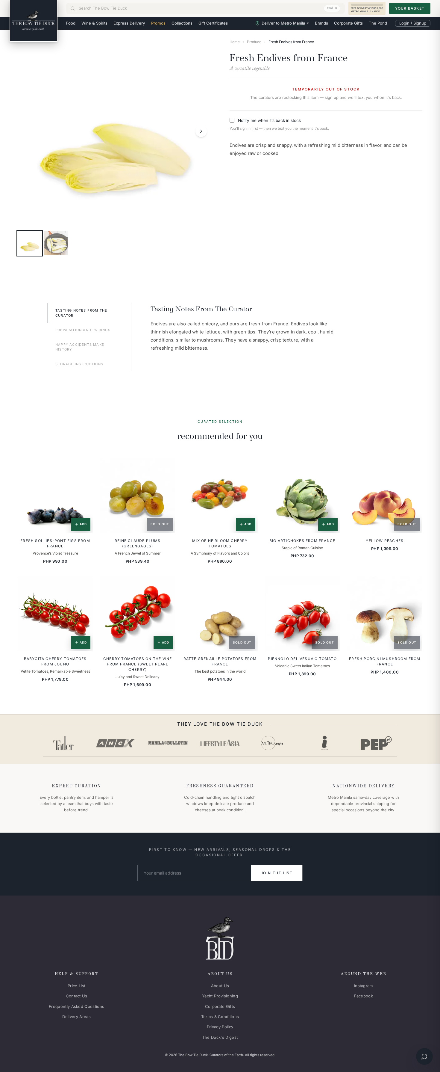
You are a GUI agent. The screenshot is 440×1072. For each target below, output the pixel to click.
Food (70, 23)
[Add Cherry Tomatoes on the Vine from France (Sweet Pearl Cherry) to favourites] (166, 585)
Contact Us (76, 996)
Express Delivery (129, 23)
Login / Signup (412, 23)
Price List (76, 985)
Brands (321, 23)
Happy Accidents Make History (79, 347)
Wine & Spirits (94, 23)
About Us (220, 985)
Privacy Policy (220, 1026)
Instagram (363, 985)
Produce (254, 42)
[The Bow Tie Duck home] (33, 21)
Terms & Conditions (220, 1016)
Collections (182, 23)
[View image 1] (30, 243)
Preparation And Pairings (82, 330)
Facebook (363, 996)
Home (235, 42)
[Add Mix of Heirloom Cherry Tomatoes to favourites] (249, 467)
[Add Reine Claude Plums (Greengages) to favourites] (166, 467)
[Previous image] (27, 131)
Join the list (277, 873)
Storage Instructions (79, 364)
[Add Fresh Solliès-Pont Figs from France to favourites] (84, 467)
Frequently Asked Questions (76, 1006)
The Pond (378, 23)
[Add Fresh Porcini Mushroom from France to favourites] (414, 585)
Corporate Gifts (348, 23)
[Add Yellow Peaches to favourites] (414, 467)
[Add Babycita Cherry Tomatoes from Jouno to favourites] (84, 585)
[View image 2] (56, 243)
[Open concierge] (424, 1056)
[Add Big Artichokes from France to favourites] (331, 467)
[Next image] (201, 131)
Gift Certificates (213, 23)
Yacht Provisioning (220, 996)
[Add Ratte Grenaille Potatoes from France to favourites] (249, 585)
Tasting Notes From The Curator (81, 313)
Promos (158, 23)
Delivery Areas (76, 1016)
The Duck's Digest (220, 1037)
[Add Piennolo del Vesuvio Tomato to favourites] (331, 585)
